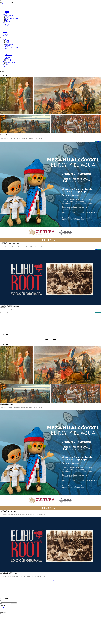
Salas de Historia (8, 29)
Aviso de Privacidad (6, 617)
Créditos (4, 618)
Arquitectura (7, 24)
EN (5, 5)
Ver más (97, 141)
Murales (6, 28)
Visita (4, 14)
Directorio (5, 615)
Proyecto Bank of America (8, 135)
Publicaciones (5, 35)
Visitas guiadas (8, 21)
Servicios (7, 20)
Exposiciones (7, 16)
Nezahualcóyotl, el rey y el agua (9, 243)
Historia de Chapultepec (9, 26)
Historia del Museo (8, 25)
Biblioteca (7, 19)
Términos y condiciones (7, 616)
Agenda (6, 17)
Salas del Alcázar (8, 31)
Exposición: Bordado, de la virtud (11, 18)
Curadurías (7, 11)
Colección (5, 10)
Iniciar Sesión (6, 7)
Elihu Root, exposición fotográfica (10, 306)
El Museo (4, 22)
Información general (9, 15)
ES (2, 5)
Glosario (6, 34)
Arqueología (7, 27)
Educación (5, 32)
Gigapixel (7, 13)
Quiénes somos (8, 23)
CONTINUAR (14, 603)
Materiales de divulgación (10, 33)
